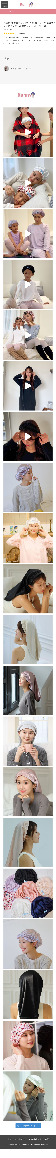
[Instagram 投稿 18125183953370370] (27, 386)
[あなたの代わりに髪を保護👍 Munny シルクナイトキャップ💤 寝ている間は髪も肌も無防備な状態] (27, 487)
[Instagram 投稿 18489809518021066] (27, 132)
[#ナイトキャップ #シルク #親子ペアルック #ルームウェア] (27, 233)
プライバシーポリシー (16, 1139)
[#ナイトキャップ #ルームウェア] (27, 183)
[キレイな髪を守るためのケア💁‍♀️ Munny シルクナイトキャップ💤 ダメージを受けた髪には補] (27, 943)
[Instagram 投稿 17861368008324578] (27, 436)
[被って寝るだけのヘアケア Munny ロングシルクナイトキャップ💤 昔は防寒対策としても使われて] (27, 741)
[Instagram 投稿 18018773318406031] (27, 335)
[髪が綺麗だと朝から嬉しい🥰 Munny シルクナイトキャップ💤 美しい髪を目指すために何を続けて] (27, 538)
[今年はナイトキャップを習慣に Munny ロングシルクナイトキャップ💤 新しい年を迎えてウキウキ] (27, 994)
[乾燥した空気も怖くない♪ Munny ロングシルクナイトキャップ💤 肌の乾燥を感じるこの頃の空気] (27, 639)
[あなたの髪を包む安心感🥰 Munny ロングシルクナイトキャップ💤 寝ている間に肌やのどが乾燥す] (27, 1096)
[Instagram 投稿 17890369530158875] (27, 284)
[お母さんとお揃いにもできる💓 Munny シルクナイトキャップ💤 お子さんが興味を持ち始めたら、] (27, 842)
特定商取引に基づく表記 (39, 1139)
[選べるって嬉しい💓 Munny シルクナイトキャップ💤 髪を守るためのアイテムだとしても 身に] (27, 791)
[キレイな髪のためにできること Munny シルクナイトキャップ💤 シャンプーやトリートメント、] (27, 1045)
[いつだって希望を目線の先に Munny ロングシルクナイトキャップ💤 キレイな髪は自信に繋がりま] (27, 588)
